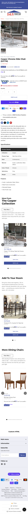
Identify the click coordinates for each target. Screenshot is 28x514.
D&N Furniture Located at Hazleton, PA (13, 492)
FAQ (12, 491)
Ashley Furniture (7, 398)
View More (7, 209)
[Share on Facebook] (2, 123)
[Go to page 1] (8, 268)
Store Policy (14, 489)
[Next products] (25, 244)
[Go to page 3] (10, 268)
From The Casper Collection (8, 56)
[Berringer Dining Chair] (15, 381)
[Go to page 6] (14, 268)
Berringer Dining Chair (10, 397)
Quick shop (15, 259)
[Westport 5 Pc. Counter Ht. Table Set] (15, 307)
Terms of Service (5, 491)
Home (2, 18)
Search (6, 487)
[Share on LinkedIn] (8, 123)
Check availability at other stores (9, 117)
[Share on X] (5, 123)
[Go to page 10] (18, 419)
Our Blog (25, 496)
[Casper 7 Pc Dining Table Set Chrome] (15, 235)
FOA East (4, 64)
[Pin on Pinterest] (11, 123)
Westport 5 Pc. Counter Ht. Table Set (13, 323)
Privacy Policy (21, 489)
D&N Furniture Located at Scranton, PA (13, 494)
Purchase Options (6, 489)
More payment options (14, 106)
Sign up (22, 455)
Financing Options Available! (10, 86)
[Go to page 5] (13, 268)
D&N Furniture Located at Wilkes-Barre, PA (11, 496)
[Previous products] (2, 244)
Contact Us (18, 487)
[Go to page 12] (21, 419)
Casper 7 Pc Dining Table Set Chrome (14, 251)
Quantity (3, 88)
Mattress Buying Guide (19, 491)
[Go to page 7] (14, 419)
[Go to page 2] (9, 268)
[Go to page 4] (10, 419)
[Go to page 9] (18, 268)
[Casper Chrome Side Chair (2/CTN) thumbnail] (3, 50)
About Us (12, 487)
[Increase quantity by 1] (14, 92)
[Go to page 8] (17, 268)
